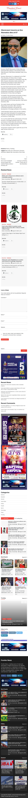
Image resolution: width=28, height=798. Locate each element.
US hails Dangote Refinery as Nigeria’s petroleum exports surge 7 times (16, 727)
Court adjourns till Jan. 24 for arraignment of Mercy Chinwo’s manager (20, 570)
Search (2, 348)
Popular (2, 505)
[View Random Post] (24, 24)
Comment (4, 297)
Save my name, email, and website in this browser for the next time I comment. (13, 334)
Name (3, 314)
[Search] (26, 24)
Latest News (3, 501)
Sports (2, 508)
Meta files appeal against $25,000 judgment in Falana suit (7, 787)
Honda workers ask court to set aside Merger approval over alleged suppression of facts (20, 771)
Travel (2, 512)
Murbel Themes (14, 796)
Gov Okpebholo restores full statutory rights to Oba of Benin (20, 588)
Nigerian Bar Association (13, 152)
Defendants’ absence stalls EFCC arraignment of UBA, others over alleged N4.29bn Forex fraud (7, 771)
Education (3, 496)
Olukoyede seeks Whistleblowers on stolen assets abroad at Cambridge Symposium (12, 260)
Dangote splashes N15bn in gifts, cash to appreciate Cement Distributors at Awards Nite (20, 787)
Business (3, 494)
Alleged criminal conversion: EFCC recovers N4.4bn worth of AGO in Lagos (17, 743)
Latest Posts (5, 518)
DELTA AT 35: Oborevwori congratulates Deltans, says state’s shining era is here (16, 542)
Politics (8, 148)
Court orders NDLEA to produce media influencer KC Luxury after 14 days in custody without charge (13, 228)
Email (2, 321)
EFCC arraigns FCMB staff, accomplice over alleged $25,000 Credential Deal (16, 735)
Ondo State (22, 152)
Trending (12, 148)
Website (3, 327)
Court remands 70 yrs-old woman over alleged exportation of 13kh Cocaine (16, 549)
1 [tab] (13, 21)
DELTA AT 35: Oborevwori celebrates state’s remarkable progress (13, 176)
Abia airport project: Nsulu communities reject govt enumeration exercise (7, 570)
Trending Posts (19, 518)
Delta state (7, 150)
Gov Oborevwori (15, 150)
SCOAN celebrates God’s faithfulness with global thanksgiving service (6, 588)
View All (24, 557)
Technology (3, 510)
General (2, 499)
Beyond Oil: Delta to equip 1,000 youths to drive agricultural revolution (16, 750)
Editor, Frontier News (8, 35)
